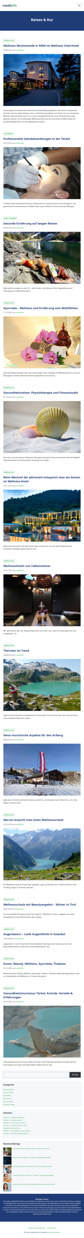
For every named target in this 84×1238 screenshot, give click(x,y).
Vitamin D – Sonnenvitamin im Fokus (15, 1126)
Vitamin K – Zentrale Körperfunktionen (15, 1133)
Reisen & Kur (9, 40)
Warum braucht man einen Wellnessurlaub (33, 820)
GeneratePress (54, 1232)
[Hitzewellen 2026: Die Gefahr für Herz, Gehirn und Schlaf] (7, 1151)
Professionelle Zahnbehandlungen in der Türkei (36, 139)
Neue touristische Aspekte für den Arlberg (33, 735)
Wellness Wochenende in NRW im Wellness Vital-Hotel (41, 46)
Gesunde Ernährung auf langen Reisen (30, 223)
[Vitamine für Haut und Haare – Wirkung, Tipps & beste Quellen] (7, 1178)
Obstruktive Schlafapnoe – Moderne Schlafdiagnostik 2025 (32, 1158)
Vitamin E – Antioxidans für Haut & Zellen (16, 1131)
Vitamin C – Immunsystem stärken (14, 1123)
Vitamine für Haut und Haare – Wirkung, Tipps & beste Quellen (33, 1175)
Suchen (75, 1074)
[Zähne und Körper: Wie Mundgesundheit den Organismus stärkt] (7, 1187)
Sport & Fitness (8, 1102)
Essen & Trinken (10, 218)
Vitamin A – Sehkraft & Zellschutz (14, 1117)
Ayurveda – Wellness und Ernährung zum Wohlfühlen (40, 308)
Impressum (51, 1228)
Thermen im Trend (16, 650)
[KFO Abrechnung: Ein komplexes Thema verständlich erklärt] (7, 1169)
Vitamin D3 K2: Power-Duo (11, 1128)
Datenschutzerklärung (36, 1228)
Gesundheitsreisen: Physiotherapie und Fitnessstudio (40, 393)
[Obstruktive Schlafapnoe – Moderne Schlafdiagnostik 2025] (7, 1160)
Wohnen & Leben (9, 1105)
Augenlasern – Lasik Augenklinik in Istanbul (34, 934)
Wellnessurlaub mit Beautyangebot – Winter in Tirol (39, 904)
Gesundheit (8, 134)
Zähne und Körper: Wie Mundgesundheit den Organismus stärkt (34, 1184)
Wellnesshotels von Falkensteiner (27, 566)
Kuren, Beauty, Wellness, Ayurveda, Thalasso (34, 964)
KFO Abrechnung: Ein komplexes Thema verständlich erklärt (32, 1166)
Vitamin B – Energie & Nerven (12, 1120)
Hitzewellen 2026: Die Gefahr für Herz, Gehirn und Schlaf (31, 1149)
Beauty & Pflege (8, 1090)
